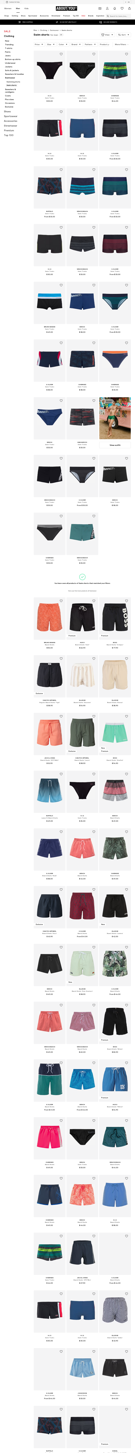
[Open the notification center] (114, 8)
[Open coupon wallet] (100, 8)
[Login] (107, 8)
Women (7, 8)
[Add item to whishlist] (61, 54)
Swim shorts (67, 30)
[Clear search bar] (129, 16)
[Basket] (129, 8)
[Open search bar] (107, 16)
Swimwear (54, 30)
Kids (26, 8)
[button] (107, 35)
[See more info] (49, 105)
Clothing (43, 30)
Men (18, 8)
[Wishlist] (122, 8)
